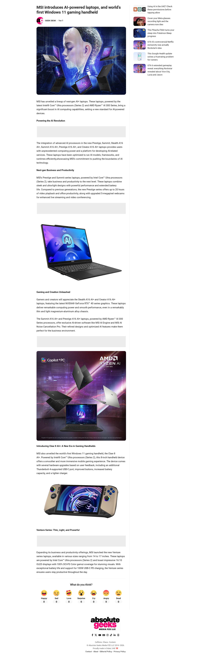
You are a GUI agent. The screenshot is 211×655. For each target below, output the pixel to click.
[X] (96, 635)
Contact (88, 651)
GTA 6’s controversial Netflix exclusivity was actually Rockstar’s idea (161, 45)
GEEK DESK (50, 21)
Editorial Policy (106, 651)
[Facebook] (92, 635)
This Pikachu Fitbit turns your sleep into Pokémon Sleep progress (161, 33)
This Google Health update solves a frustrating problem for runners (161, 56)
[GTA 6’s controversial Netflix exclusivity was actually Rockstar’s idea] (139, 45)
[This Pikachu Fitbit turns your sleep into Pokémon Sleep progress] (139, 33)
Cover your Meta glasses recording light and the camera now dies (159, 21)
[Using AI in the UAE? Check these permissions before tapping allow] (139, 9)
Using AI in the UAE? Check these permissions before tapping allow (160, 9)
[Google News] (104, 635)
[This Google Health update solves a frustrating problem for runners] (139, 56)
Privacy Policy (120, 651)
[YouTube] (100, 635)
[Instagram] (107, 635)
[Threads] (118, 635)
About (95, 651)
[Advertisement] (81, 131)
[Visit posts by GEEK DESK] (40, 20)
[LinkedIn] (114, 635)
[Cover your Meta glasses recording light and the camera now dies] (139, 21)
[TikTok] (111, 635)
